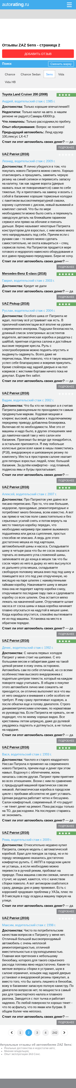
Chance (10, 74)
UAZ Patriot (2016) (15, 154)
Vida (61, 74)
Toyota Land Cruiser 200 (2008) (25, 94)
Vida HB (10, 82)
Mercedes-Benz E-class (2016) (24, 273)
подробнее (66, 147)
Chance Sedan (31, 74)
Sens (49, 74)
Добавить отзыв (38, 54)
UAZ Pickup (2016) (15, 303)
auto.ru (15, 4)
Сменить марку (61, 64)
